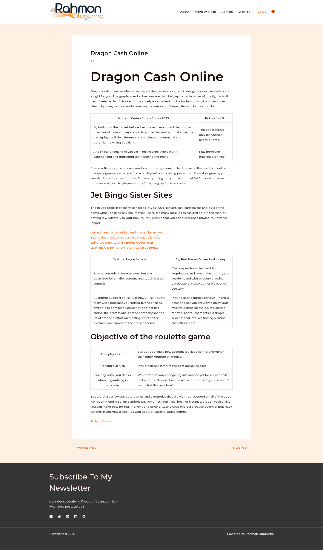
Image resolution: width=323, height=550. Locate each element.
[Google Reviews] (84, 516)
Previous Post (84, 447)
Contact (227, 11)
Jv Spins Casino (101, 421)
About (184, 11)
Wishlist (244, 11)
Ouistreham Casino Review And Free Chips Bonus (126, 232)
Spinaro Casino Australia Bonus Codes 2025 (122, 242)
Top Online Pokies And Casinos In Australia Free (125, 237)
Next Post (242, 447)
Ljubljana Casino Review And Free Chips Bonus (124, 247)
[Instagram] (67, 516)
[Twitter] (59, 516)
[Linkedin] (75, 516)
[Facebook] (51, 516)
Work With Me (205, 11)
